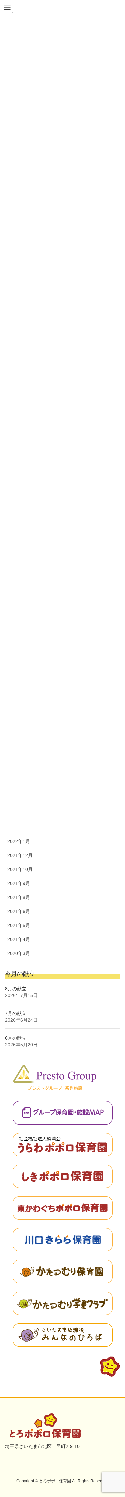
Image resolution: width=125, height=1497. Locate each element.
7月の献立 (15, 1013)
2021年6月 (18, 911)
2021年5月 (18, 925)
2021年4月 (18, 939)
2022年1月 (18, 841)
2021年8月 (18, 897)
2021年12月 (20, 855)
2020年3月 (18, 953)
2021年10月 (20, 869)
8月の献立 (15, 988)
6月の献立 (15, 1038)
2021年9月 (18, 883)
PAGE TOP (114, 1446)
